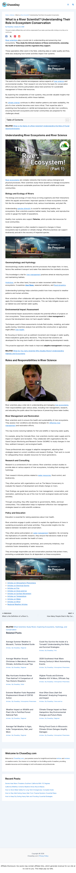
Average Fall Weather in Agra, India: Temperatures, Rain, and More (19, 729)
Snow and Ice (58, 701)
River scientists (11, 40)
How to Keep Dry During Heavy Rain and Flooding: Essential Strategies (29, 796)
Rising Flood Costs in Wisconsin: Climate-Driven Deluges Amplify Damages (53, 729)
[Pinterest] (15, 36)
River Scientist (25, 15)
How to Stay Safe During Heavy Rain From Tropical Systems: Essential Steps (31, 793)
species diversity (24, 208)
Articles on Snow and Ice (17, 591)
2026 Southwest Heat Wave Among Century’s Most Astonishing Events (54, 661)
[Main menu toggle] (68, 4)
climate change (14, 103)
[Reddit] (19, 36)
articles (59, 758)
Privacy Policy (43, 856)
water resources (44, 475)
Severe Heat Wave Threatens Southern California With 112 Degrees (27, 783)
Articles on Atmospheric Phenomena (21, 583)
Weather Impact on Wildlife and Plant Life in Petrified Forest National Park (19, 712)
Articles (8, 648)
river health (19, 330)
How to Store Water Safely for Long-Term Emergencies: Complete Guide (29, 790)
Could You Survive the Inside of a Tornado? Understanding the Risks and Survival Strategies (54, 644)
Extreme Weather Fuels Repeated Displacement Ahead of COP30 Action (20, 695)
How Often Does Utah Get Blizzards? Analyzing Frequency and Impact (53, 695)
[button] (73, 4)
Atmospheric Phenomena (61, 667)
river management (33, 275)
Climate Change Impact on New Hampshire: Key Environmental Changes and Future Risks (52, 712)
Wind (22, 684)
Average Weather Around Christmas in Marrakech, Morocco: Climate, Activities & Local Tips (21, 661)
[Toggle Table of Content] (66, 120)
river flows (29, 285)
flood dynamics (60, 285)
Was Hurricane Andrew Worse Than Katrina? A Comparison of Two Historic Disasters (19, 678)
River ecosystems (12, 180)
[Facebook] (6, 36)
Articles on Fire (13, 588)
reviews (67, 758)
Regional (23, 648)
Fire (55, 650)
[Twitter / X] (11, 36)
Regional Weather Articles (17, 604)
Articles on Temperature (16, 596)
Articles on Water (14, 599)
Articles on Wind (13, 602)
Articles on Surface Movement (19, 594)
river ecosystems (61, 405)
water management (40, 533)
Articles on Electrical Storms (18, 586)
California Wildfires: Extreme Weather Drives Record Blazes (24, 787)
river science (59, 81)
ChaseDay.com (19, 758)
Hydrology (9, 282)
